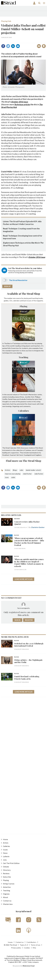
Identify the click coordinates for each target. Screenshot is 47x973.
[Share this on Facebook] (3, 46)
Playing (23, 306)
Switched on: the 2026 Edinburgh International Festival (28, 644)
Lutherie (6, 856)
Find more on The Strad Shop (23, 460)
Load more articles (23, 579)
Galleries (6, 846)
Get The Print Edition (11, 863)
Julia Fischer (27, 474)
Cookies (27, 948)
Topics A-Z (24, 945)
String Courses (8, 884)
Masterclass (8, 904)
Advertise (7, 887)
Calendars (23, 410)
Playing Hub (6, 21)
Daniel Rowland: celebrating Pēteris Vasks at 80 (26, 677)
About (5, 897)
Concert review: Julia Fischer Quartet (27, 523)
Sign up (7, 286)
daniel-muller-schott (33, 470)
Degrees (6, 894)
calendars (16, 301)
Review (17, 519)
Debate (6, 867)
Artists (7, 470)
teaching (35, 298)
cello (21, 470)
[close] (45, 41)
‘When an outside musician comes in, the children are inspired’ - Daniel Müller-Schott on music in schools (29, 562)
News (5, 853)
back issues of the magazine (33, 301)
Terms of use (35, 945)
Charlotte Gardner (37, 527)
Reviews (6, 873)
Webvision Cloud (28, 966)
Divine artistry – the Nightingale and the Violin (28, 661)
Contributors (31, 942)
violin (13, 477)
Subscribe (7, 877)
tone (7, 477)
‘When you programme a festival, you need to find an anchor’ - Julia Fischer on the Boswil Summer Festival (29, 541)
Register (29, 620)
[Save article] (44, 46)
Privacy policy (16, 948)
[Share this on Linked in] (13, 46)
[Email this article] (18, 46)
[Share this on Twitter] (8, 46)
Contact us (7, 901)
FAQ (34, 948)
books (41, 298)
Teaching (23, 357)
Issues (5, 849)
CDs (10, 301)
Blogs (15, 470)
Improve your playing (12, 474)
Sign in (15, 41)
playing (26, 298)
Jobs (5, 860)
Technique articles (22, 104)
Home (5, 839)
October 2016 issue (19, 102)
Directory (7, 870)
